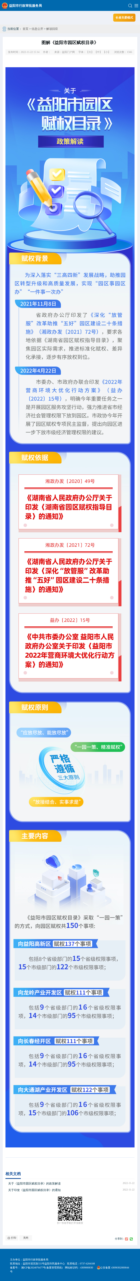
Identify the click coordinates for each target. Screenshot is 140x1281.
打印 (13, 1237)
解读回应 (52, 28)
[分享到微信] (131, 1239)
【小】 (106, 52)
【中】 (98, 52)
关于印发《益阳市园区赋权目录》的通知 (34, 1190)
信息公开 (37, 28)
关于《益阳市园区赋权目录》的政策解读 (34, 1183)
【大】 (90, 52)
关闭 (25, 1237)
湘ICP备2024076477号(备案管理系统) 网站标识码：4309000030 (58, 1267)
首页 (25, 28)
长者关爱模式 (124, 17)
